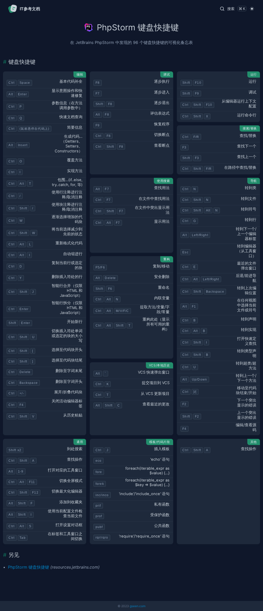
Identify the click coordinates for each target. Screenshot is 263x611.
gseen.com (137, 606)
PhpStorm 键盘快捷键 (28, 567)
